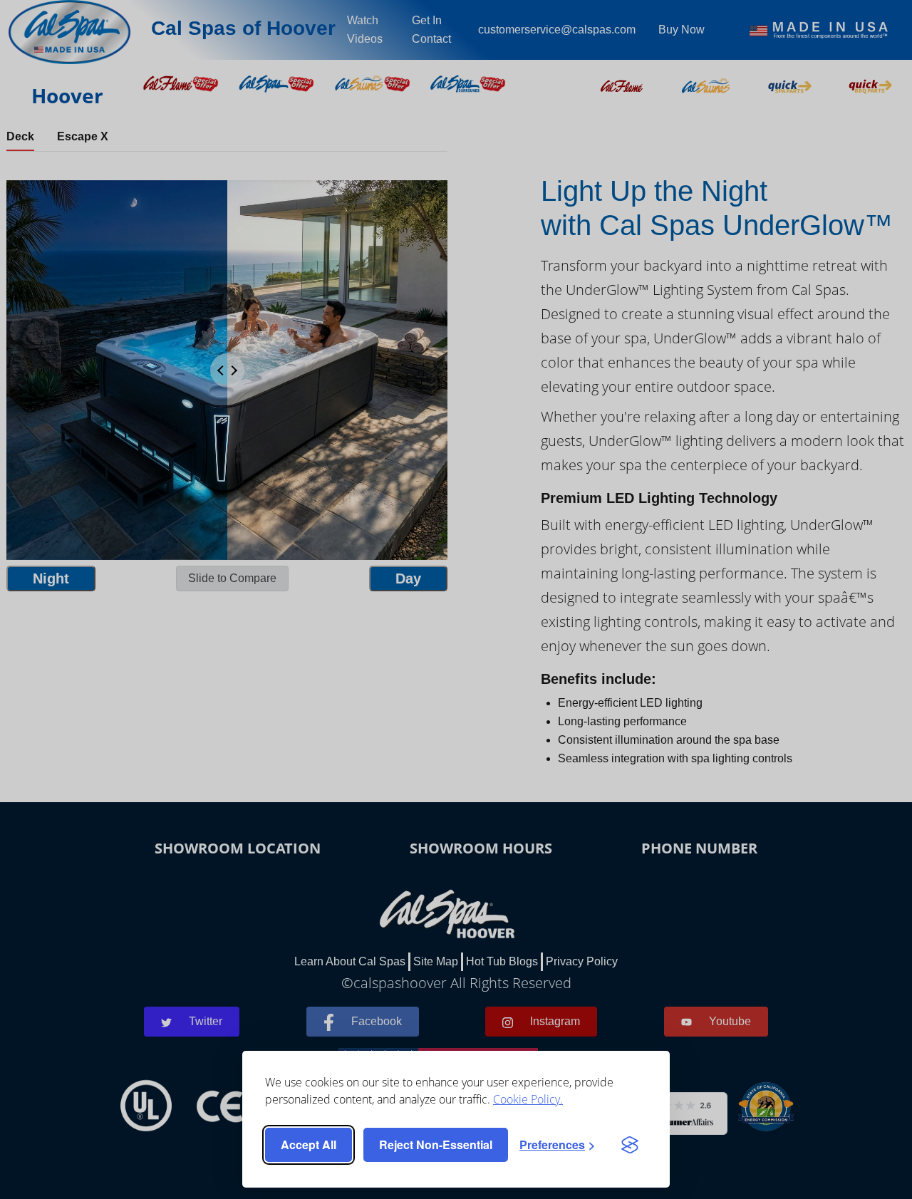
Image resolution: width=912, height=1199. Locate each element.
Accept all (308, 1144)
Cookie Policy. (528, 1099)
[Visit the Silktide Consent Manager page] (630, 1145)
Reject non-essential (435, 1144)
